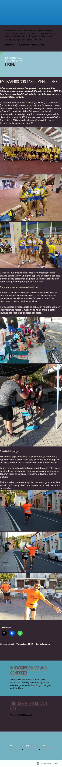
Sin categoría (43, 644)
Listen (10, 65)
